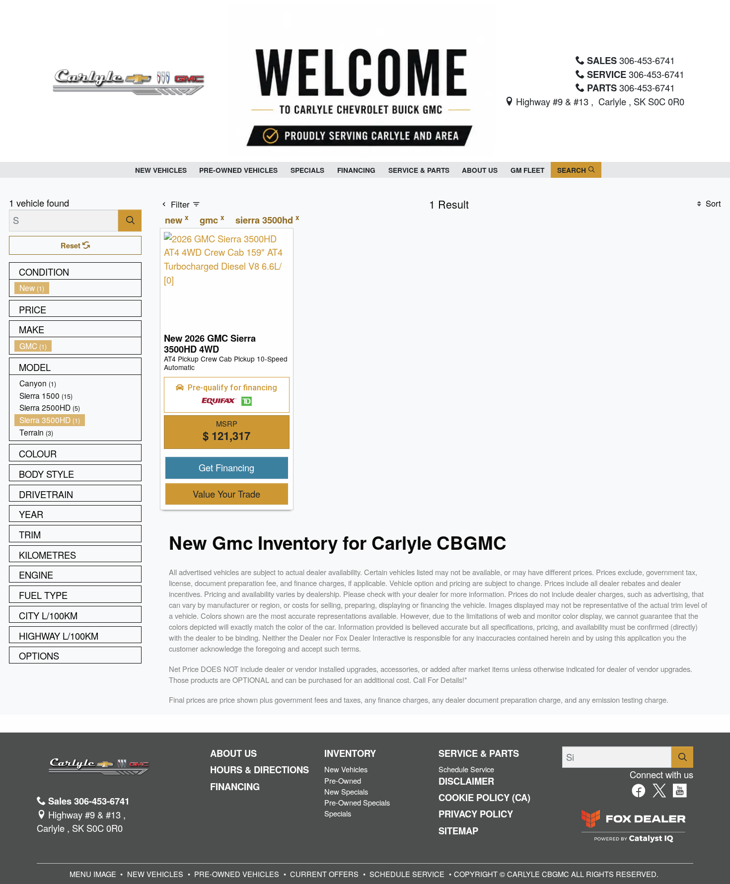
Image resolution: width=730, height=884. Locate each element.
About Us (233, 753)
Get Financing (226, 467)
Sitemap (458, 831)
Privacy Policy (475, 814)
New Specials (346, 791)
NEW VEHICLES (155, 874)
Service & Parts (478, 753)
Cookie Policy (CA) (484, 798)
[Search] (130, 220)
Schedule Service (466, 769)
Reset (71, 245)
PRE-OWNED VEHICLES (236, 874)
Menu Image (93, 874)
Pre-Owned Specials (357, 802)
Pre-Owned (342, 780)
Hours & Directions (259, 770)
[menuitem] (78, 288)
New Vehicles (345, 769)
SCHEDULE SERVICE (406, 874)
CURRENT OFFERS (324, 874)
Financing (235, 787)
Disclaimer (466, 781)
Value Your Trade (226, 493)
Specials (337, 813)
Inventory (350, 753)
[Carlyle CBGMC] (128, 79)
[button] (161, 170)
